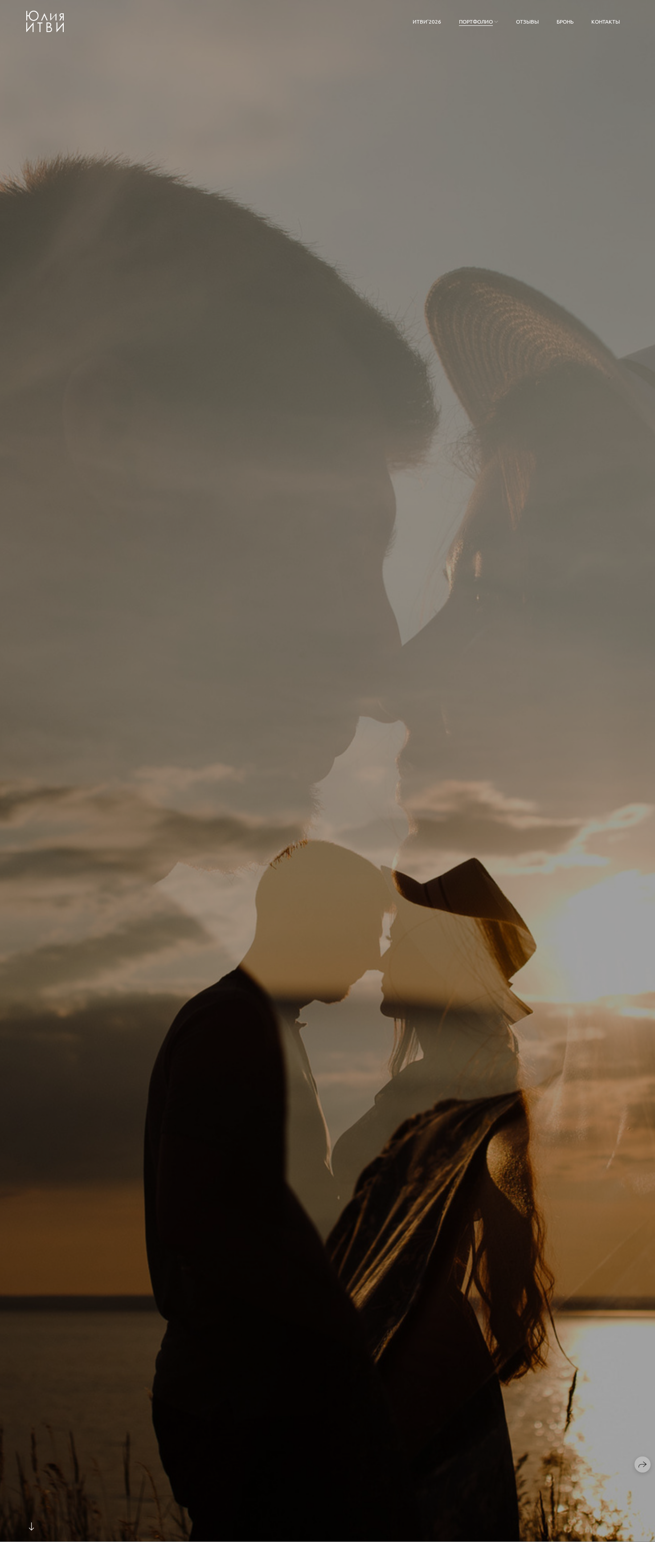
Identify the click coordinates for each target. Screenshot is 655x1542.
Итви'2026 (427, 21)
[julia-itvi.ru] (45, 21)
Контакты (605, 21)
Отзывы (527, 21)
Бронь (565, 21)
